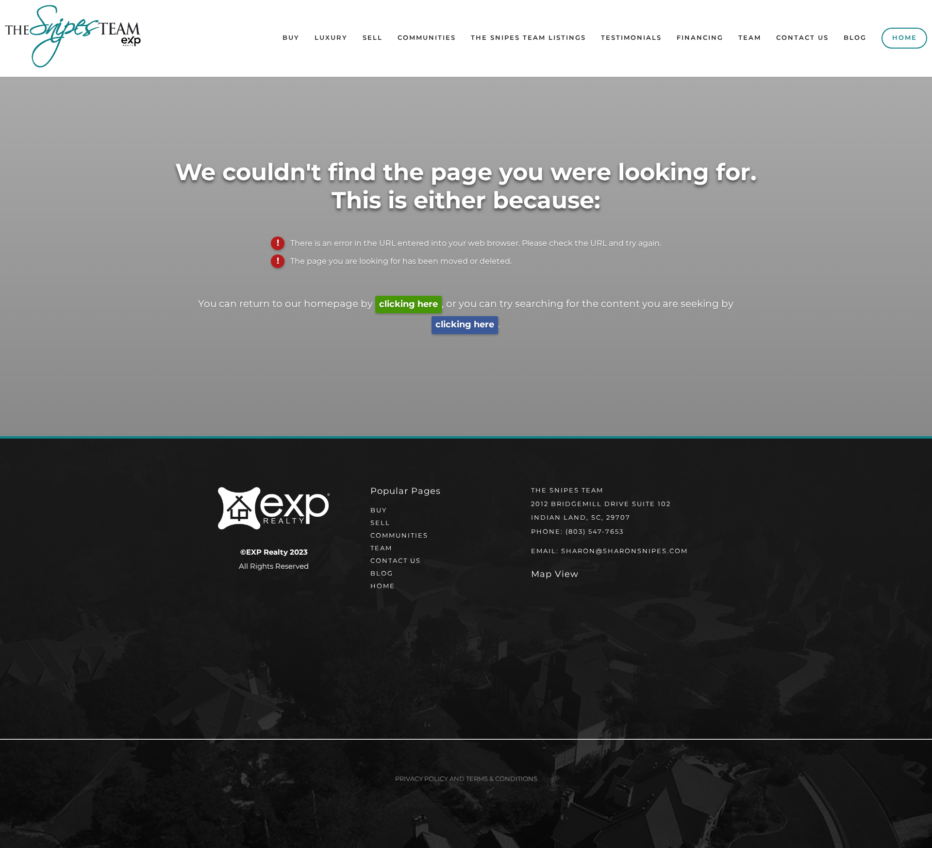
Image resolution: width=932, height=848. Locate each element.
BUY (378, 511)
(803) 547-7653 (595, 532)
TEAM (381, 548)
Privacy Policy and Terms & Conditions (466, 779)
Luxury (331, 38)
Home (904, 38)
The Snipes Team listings (528, 38)
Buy (291, 38)
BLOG (381, 574)
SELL (380, 523)
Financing (700, 38)
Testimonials (631, 38)
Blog (855, 38)
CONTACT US (395, 561)
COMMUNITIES (399, 536)
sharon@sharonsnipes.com (624, 551)
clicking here (408, 304)
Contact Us (802, 38)
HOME (382, 586)
